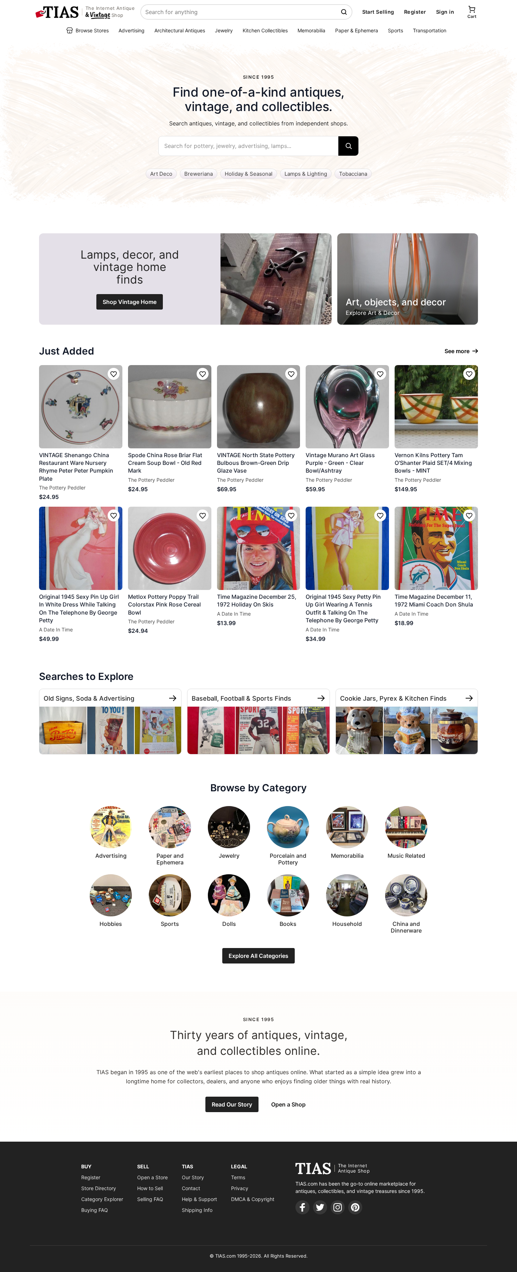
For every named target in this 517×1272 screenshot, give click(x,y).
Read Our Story (232, 1104)
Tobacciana (353, 173)
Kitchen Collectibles (265, 30)
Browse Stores (92, 30)
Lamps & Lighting (306, 173)
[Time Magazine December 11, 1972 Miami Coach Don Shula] (436, 548)
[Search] (348, 146)
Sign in (445, 12)
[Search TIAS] (345, 12)
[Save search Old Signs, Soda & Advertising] (172, 698)
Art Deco (161, 173)
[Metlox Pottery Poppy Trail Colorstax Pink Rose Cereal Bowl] (169, 548)
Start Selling (378, 12)
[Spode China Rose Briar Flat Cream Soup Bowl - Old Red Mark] (169, 406)
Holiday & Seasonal (249, 173)
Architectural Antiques (179, 30)
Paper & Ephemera (356, 30)
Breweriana (198, 173)
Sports (395, 30)
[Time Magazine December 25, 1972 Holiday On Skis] (258, 548)
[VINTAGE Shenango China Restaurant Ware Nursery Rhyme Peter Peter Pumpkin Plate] (80, 406)
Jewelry (224, 30)
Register (415, 12)
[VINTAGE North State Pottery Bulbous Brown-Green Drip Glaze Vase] (258, 406)
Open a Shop (288, 1104)
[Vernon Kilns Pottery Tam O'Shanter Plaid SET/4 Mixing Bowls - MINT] (436, 406)
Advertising (132, 30)
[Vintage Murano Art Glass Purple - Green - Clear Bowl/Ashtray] (347, 406)
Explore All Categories (258, 955)
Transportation (429, 30)
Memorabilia (311, 30)
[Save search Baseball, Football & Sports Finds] (321, 698)
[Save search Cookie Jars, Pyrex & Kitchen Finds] (469, 698)
